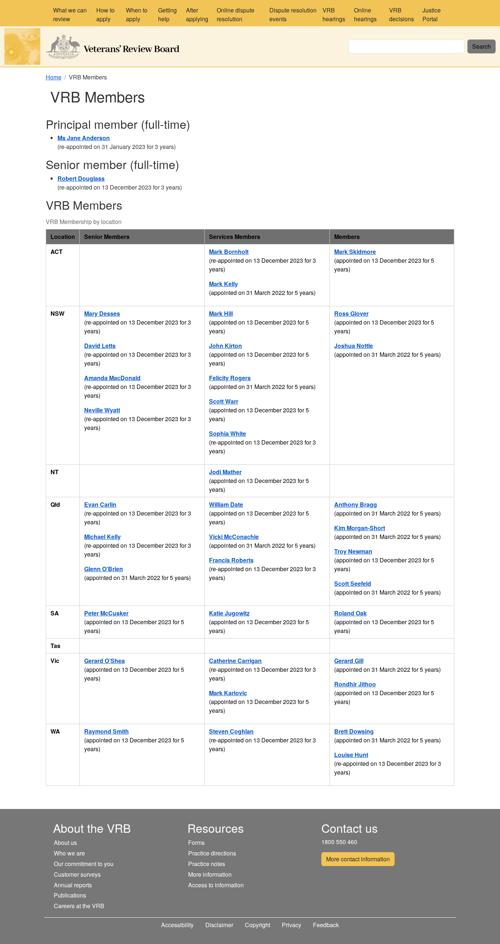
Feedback (326, 925)
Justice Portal (431, 14)
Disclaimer (219, 925)
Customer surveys (77, 874)
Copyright (257, 925)
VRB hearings (333, 14)
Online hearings (365, 14)
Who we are (69, 853)
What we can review (70, 14)
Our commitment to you (83, 863)
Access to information (216, 885)
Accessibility (177, 925)
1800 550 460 (339, 842)
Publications (70, 895)
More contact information (358, 859)
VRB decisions (401, 14)
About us (65, 842)
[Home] (98, 46)
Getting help (167, 14)
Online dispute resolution (235, 14)
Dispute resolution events (293, 14)
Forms (196, 842)
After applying (197, 14)
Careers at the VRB (79, 906)
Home (53, 77)
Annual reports (73, 885)
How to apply (105, 14)
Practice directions (212, 853)
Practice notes (206, 863)
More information (210, 874)
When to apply (137, 14)
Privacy (291, 925)
